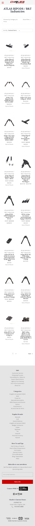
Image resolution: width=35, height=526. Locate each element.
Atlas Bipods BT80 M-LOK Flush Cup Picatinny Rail (26, 61)
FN (17, 431)
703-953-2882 (19, 506)
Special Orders (17, 452)
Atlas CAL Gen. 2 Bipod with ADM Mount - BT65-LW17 (9, 138)
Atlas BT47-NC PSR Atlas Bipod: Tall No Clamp (26, 257)
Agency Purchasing (17, 381)
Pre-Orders (17, 450)
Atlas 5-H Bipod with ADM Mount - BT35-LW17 (9, 100)
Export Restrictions (17, 379)
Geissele (17, 417)
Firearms (17, 398)
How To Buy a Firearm (17, 446)
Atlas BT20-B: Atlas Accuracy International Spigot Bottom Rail (9, 257)
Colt (17, 419)
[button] (17, 20)
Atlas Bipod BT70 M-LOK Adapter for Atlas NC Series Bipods (9, 62)
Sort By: (5, 30)
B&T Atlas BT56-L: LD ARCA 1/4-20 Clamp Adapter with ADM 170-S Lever (26, 335)
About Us (17, 385)
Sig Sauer (17, 429)
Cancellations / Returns (17, 377)
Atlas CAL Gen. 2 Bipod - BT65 (25, 98)
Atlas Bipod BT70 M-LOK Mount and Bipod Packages (25, 179)
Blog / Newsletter (17, 456)
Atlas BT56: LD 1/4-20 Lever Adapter (9, 333)
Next (29, 354)
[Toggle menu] (2, 2)
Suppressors (17, 406)
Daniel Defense (17, 421)
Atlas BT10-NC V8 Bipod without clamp (9, 295)
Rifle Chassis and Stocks (17, 402)
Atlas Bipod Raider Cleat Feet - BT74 (9, 177)
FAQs (17, 458)
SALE (17, 396)
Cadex (17, 427)
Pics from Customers (17, 383)
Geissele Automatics (17, 400)
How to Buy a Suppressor (17, 448)
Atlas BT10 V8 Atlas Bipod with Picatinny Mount (25, 296)
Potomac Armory (17, 435)
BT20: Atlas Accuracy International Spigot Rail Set (25, 216)
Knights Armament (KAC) (17, 394)
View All (17, 437)
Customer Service (17, 373)
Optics (17, 404)
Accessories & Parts (17, 408)
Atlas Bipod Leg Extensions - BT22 (25, 138)
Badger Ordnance (17, 425)
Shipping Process (17, 375)
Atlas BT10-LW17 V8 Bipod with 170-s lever (9, 216)
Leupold (17, 433)
